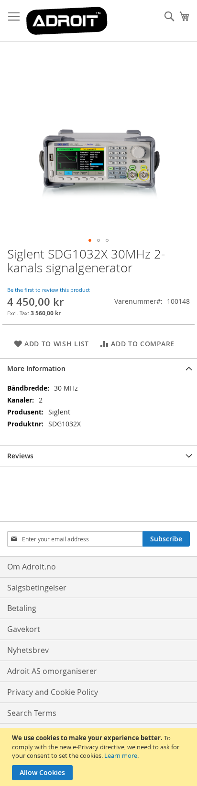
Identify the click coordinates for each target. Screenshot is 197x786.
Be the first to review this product (48, 289)
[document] (99, 757)
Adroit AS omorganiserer (52, 671)
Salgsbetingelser (36, 587)
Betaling (21, 608)
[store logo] (67, 21)
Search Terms (31, 713)
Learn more (120, 755)
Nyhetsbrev (28, 650)
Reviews (20, 455)
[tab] (98, 368)
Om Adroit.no (31, 566)
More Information (36, 368)
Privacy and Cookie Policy (52, 692)
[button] (90, 240)
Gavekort (23, 629)
